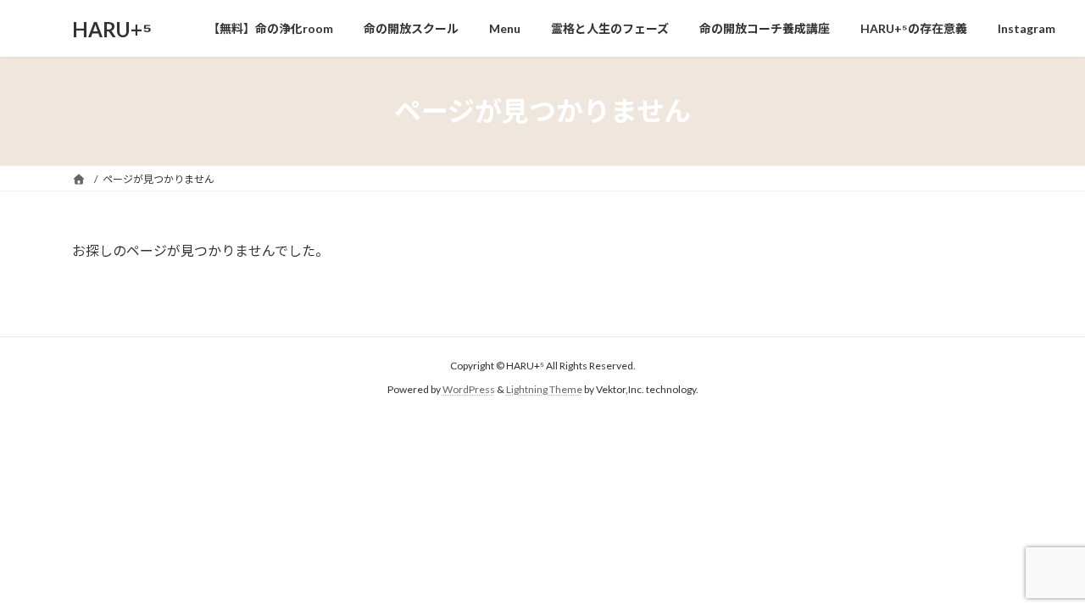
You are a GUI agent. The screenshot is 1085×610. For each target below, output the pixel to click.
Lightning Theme (544, 390)
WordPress (468, 390)
